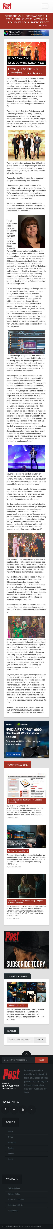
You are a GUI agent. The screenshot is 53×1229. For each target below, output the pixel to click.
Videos (11, 1154)
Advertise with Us (15, 1205)
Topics (11, 1148)
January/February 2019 (30, 19)
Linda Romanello (18, 58)
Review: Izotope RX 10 (18, 851)
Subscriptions (14, 1188)
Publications (13, 16)
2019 (8, 19)
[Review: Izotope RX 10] (26, 836)
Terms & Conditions (16, 1200)
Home (10, 1131)
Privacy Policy (14, 1194)
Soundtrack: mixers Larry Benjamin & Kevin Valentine (26, 901)
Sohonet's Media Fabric (17, 1005)
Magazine (12, 1143)
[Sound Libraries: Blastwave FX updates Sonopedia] (26, 785)
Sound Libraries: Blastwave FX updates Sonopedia (25, 801)
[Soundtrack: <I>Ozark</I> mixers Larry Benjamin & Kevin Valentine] (26, 886)
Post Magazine (35, 16)
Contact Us (13, 1211)
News (10, 1137)
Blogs (10, 1159)
